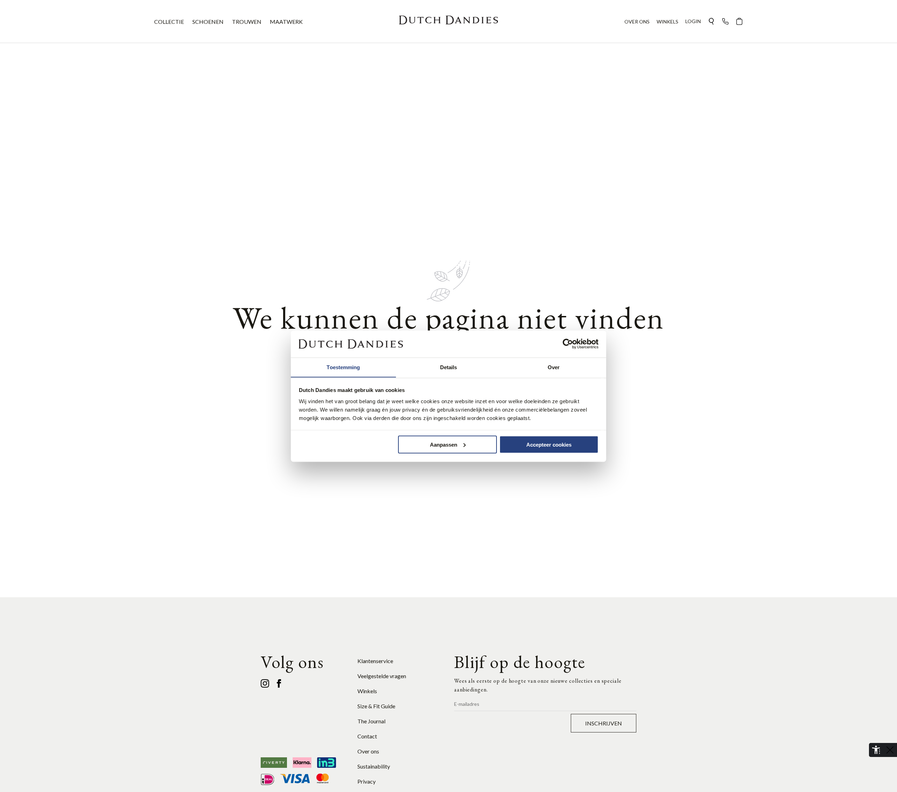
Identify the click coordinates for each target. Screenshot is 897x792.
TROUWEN (246, 21)
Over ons (368, 751)
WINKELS (667, 22)
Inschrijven (603, 723)
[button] (711, 21)
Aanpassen (443, 444)
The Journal (371, 721)
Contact (367, 736)
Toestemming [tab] (343, 367)
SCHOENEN (208, 21)
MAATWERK (286, 21)
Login (693, 21)
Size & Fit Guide (376, 706)
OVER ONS (637, 22)
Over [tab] (554, 367)
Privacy (366, 781)
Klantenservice (375, 660)
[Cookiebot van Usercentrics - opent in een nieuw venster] (567, 344)
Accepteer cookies (548, 444)
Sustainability (373, 766)
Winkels (367, 691)
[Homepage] (448, 21)
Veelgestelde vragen (381, 676)
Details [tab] (448, 367)
